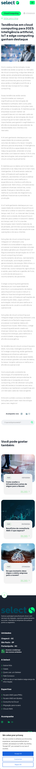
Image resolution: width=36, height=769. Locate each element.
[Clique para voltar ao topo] (4, 595)
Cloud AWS (8, 709)
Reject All (18, 765)
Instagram (21, 414)
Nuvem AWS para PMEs (12, 695)
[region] (18, 750)
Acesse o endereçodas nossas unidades (14, 651)
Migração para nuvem (12, 705)
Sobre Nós (7, 665)
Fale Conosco (8, 676)
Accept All (18, 754)
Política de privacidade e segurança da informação (19, 680)
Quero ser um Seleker (12, 672)
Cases (5, 669)
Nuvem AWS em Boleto (12, 698)
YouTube (29, 414)
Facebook (24, 414)
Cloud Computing (11, 13)
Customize (18, 759)
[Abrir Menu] (32, 2)
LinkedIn (27, 414)
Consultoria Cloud (11, 702)
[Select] (10, 2)
